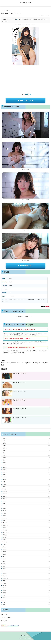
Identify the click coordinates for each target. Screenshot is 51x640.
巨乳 (40, 362)
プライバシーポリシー (6, 617)
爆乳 (43, 362)
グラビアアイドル (15, 362)
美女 (47, 362)
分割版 (35, 362)
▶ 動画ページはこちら (25, 100)
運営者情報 (4, 620)
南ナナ (17, 19)
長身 (3, 364)
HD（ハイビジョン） (6, 362)
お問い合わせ (4, 614)
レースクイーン (23, 362)
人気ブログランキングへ (13, 625)
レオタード (30, 362)
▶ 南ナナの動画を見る (25, 265)
